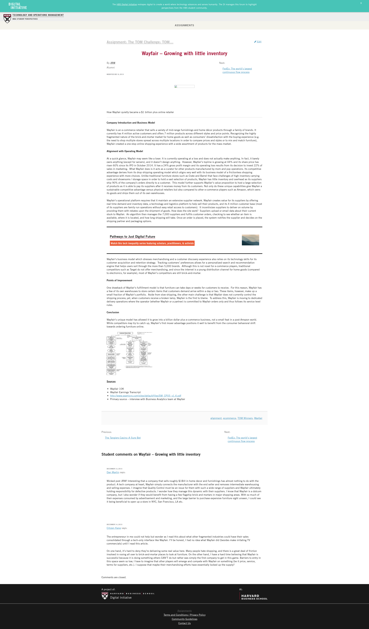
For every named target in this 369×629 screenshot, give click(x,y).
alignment (216, 418)
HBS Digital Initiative (127, 4)
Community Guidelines (184, 619)
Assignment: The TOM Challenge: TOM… (140, 42)
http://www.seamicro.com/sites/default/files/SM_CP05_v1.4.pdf (145, 395)
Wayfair (258, 418)
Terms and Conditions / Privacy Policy (185, 614)
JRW (112, 62)
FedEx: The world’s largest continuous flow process (237, 70)
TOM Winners (245, 418)
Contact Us (184, 623)
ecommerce (229, 418)
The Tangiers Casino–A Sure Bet (123, 437)
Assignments (184, 25)
